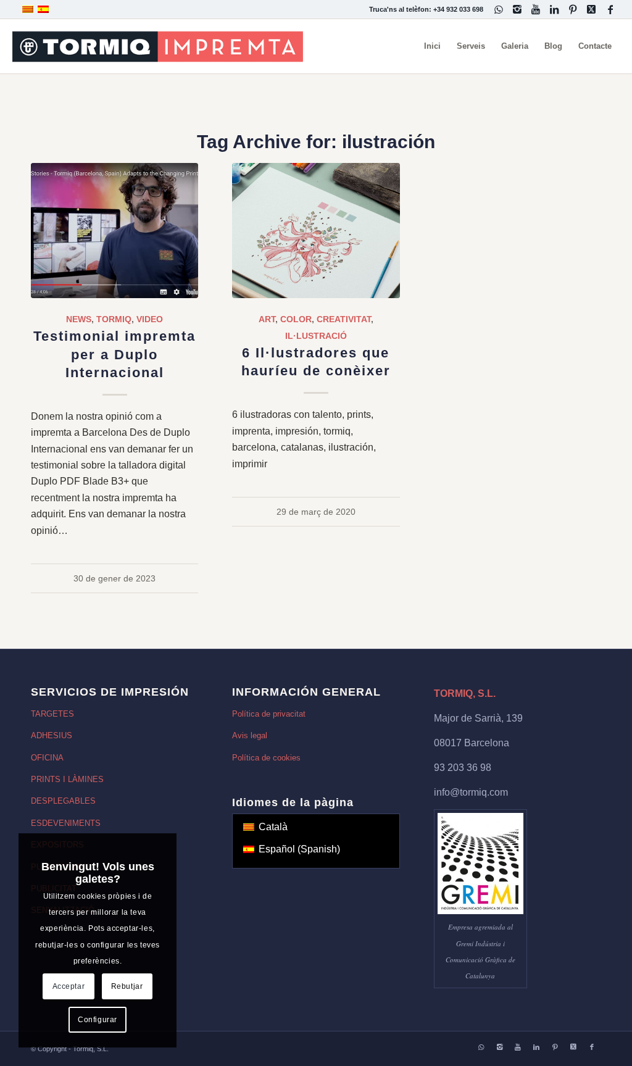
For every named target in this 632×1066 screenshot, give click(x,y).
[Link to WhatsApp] (499, 9)
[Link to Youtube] (536, 9)
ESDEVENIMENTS (66, 823)
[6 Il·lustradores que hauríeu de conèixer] (315, 230)
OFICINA (47, 757)
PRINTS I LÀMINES (67, 779)
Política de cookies (266, 757)
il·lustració (316, 336)
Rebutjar (127, 986)
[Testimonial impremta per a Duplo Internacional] (114, 230)
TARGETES (52, 713)
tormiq (113, 319)
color (296, 319)
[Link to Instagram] (517, 9)
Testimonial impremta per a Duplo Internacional (114, 354)
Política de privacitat (269, 713)
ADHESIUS (51, 735)
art (267, 319)
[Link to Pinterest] (573, 9)
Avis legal (249, 735)
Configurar (97, 1019)
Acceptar (68, 986)
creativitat (344, 319)
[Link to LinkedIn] (554, 9)
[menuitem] (432, 46)
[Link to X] (592, 9)
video (149, 319)
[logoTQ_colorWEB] (157, 46)
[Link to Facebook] (610, 9)
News (78, 319)
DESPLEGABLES (63, 801)
